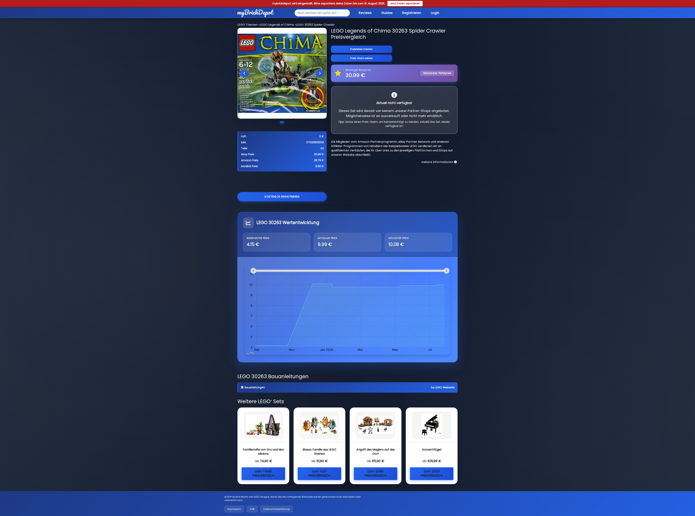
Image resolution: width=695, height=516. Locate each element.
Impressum (234, 509)
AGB (252, 509)
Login (435, 13)
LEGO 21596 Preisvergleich (375, 473)
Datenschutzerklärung (277, 509)
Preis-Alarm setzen (361, 58)
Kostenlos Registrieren (282, 196)
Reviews (365, 13)
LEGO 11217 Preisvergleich (319, 473)
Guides (387, 13)
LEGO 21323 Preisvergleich (432, 473)
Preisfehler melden (361, 49)
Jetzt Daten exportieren (405, 3)
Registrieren (411, 13)
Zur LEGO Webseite (443, 387)
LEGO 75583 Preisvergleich (263, 473)
